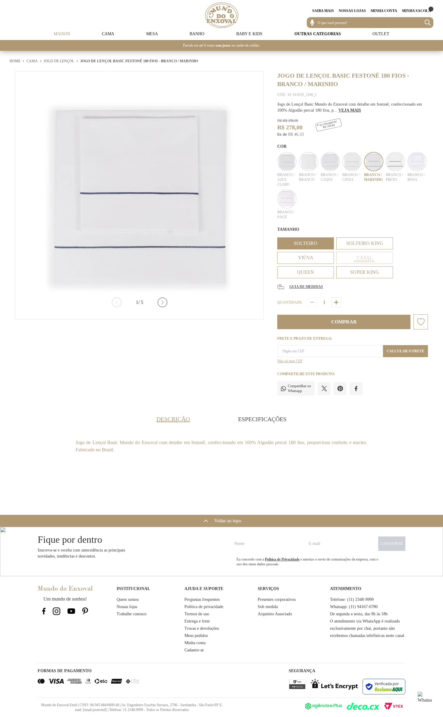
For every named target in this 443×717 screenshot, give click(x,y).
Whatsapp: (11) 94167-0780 (354, 606)
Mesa (152, 34)
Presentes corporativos (277, 599)
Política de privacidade (203, 606)
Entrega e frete (197, 621)
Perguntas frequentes (202, 599)
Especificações (262, 419)
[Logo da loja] (221, 15)
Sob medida (268, 606)
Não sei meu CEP (290, 361)
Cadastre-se (194, 650)
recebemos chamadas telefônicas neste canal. (367, 635)
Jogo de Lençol (59, 61)
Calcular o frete (405, 351)
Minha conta (195, 643)
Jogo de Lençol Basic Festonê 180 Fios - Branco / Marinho (139, 61)
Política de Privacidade (282, 559)
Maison (62, 34)
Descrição (173, 419)
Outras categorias (317, 34)
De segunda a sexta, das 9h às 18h (359, 614)
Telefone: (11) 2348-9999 (352, 599)
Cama (108, 34)
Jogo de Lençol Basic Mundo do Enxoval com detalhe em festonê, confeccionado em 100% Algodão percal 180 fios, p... (349, 107)
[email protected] (95, 710)
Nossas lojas (127, 606)
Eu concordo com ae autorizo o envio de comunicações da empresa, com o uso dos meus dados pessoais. (307, 561)
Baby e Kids (249, 34)
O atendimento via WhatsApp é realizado (365, 621)
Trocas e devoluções (201, 628)
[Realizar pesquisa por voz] (312, 22)
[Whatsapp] (424, 699)
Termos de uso (196, 614)
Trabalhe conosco (131, 614)
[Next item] (162, 302)
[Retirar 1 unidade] (312, 302)
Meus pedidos (196, 635)
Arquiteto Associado (275, 614)
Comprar (344, 321)
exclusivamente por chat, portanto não (362, 628)
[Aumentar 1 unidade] (336, 302)
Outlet (380, 34)
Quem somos (128, 599)
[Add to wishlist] (421, 322)
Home (15, 61)
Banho (197, 34)
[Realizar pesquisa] (427, 22)
